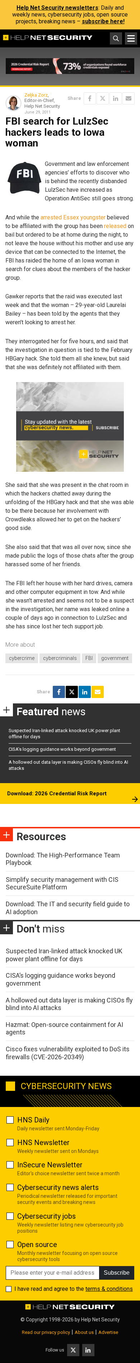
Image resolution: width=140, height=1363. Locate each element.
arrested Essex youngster (73, 217)
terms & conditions (109, 1288)
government (115, 658)
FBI (89, 658)
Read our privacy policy (46, 1332)
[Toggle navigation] (131, 38)
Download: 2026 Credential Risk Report (57, 793)
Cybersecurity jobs (46, 1216)
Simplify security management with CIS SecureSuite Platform (62, 883)
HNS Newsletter (43, 1142)
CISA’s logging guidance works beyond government (62, 749)
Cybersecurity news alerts (58, 1187)
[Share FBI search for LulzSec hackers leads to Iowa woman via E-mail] (128, 98)
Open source (37, 1244)
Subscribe (117, 1273)
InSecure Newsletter (50, 1164)
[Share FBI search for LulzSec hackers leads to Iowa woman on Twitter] (103, 98)
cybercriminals (60, 658)
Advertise (108, 1332)
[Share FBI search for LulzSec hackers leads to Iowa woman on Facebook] (90, 98)
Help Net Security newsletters (57, 7)
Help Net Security (100, 1319)
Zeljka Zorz (36, 95)
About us (84, 1332)
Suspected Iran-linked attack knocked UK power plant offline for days (64, 955)
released (115, 226)
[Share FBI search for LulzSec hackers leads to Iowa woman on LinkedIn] (115, 98)
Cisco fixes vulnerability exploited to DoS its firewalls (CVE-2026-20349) (68, 1053)
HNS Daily (33, 1120)
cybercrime (21, 658)
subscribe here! (103, 21)
